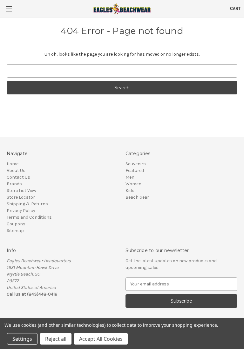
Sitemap (15, 230)
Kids (129, 190)
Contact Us (18, 177)
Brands (14, 184)
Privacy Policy (21, 210)
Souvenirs (135, 164)
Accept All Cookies (101, 338)
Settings (22, 338)
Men (129, 177)
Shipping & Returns (27, 204)
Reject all (55, 338)
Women (133, 184)
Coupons (16, 224)
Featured (134, 170)
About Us (16, 170)
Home (12, 164)
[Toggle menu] (8, 8)
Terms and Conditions (29, 217)
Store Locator (21, 197)
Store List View (21, 190)
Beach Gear (137, 197)
